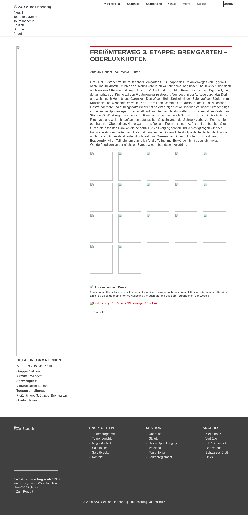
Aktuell (18, 12)
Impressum (138, 502)
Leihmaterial (213, 447)
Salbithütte (133, 3)
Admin (187, 3)
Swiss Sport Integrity (163, 443)
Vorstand (155, 447)
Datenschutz (156, 502)
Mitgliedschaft (112, 3)
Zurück (98, 312)
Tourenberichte (24, 21)
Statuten (154, 438)
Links (209, 457)
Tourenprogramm (25, 16)
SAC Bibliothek (215, 443)
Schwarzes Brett (216, 452)
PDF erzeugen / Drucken (141, 303)
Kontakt (172, 3)
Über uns (155, 434)
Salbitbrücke (154, 3)
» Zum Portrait (23, 491)
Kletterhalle (213, 434)
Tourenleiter (157, 452)
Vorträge (211, 438)
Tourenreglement (160, 457)
